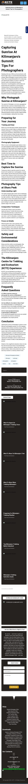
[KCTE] (6, 2)
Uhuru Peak (15, 363)
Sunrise (4, 363)
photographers (5, 361)
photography (13, 361)
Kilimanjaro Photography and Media (12, 355)
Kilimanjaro (8, 358)
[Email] (14, 758)
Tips (9, 363)
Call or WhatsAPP (14, 755)
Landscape (15, 358)
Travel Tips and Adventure (9, 426)
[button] (25, 3)
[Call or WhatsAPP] (14, 754)
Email (14, 760)
